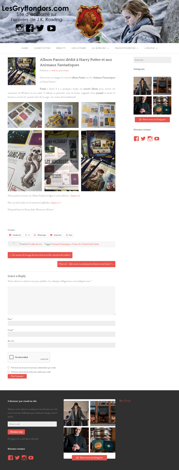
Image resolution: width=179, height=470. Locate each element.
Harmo (66, 70)
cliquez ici (75, 195)
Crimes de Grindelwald (82, 244)
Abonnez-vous (16, 431)
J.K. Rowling (99, 48)
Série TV (61, 48)
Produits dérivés (125, 48)
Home (25, 48)
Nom (10, 319)
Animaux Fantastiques (61, 244)
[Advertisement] (58, 221)
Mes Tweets (125, 400)
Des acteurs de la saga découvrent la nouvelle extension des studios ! (40, 255)
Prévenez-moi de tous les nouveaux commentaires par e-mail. (33, 367)
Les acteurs (79, 48)
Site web (11, 341)
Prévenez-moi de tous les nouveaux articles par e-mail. (31, 372)
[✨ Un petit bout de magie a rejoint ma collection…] (162, 105)
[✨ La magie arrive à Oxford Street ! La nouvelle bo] (162, 86)
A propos (149, 48)
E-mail (11, 330)
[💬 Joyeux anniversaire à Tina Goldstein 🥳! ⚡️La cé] (143, 86)
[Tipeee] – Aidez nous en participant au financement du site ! (86, 264)
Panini (96, 244)
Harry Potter (42, 48)
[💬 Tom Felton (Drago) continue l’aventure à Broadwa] (143, 105)
